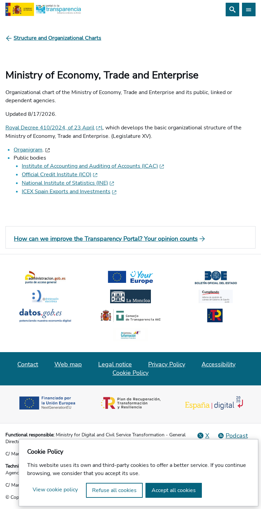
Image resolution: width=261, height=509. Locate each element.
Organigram (28, 149)
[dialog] (138, 472)
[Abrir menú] (249, 9)
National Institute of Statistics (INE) (65, 183)
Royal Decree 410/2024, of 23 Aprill (54, 127)
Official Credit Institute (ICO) (56, 174)
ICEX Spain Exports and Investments (66, 191)
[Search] (232, 9)
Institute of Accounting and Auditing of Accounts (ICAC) (90, 166)
